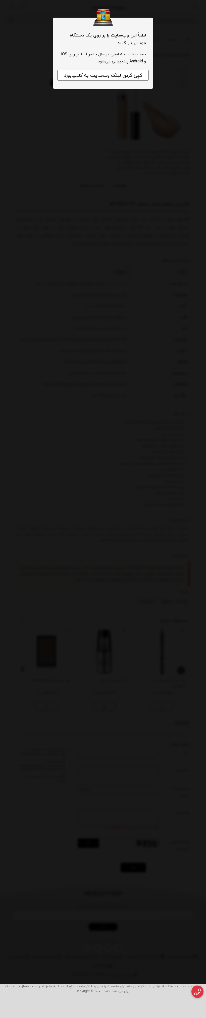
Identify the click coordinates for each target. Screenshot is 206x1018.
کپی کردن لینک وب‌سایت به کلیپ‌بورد (103, 75)
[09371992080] (197, 992)
